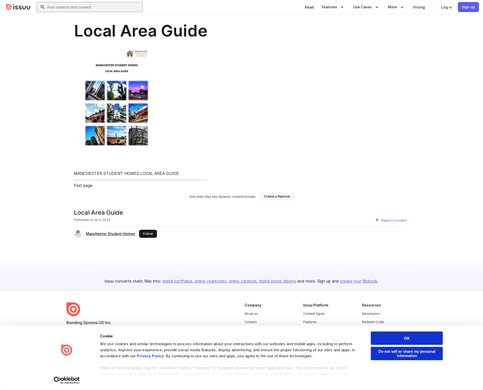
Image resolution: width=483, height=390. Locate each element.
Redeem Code (373, 322)
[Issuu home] (18, 7)
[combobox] (94, 7)
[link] (309, 7)
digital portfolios (177, 281)
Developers (371, 314)
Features (309, 322)
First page (83, 185)
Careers (251, 322)
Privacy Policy (150, 356)
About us (251, 314)
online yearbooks (210, 281)
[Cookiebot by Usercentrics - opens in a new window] (67, 380)
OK (407, 338)
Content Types (314, 314)
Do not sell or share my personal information (406, 353)
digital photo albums (277, 281)
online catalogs (243, 281)
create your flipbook (359, 281)
